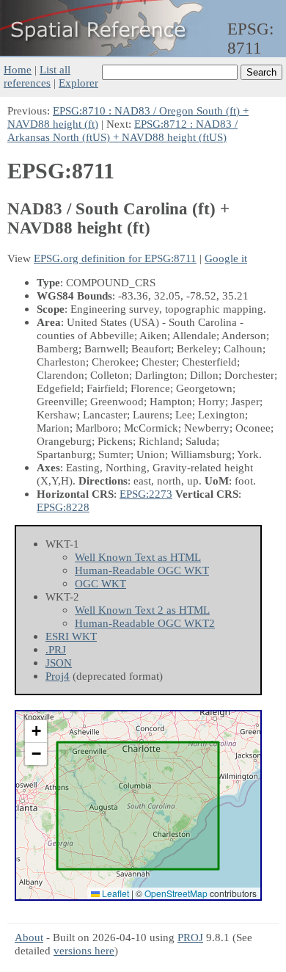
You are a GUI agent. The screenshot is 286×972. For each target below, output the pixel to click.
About (29, 937)
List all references (37, 76)
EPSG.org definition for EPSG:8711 (115, 258)
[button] (36, 731)
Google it (226, 258)
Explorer (78, 82)
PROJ (190, 937)
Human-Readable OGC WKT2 (145, 623)
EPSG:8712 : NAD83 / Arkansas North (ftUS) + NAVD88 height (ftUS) (122, 130)
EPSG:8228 (63, 507)
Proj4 (57, 676)
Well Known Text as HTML (138, 557)
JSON (58, 662)
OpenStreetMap (176, 893)
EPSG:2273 (146, 493)
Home (18, 69)
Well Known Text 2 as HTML (142, 609)
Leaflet (114, 893)
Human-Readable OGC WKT (142, 570)
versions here (84, 950)
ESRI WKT (71, 636)
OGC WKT (100, 583)
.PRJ (55, 649)
